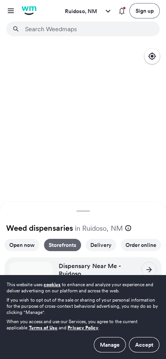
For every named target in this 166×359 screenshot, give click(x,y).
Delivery (101, 245)
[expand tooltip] (128, 228)
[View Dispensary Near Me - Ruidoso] (149, 269)
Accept (144, 344)
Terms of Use (43, 327)
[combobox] (87, 28)
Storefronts (62, 245)
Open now (22, 245)
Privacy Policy (83, 327)
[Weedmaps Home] (29, 10)
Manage (110, 344)
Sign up (145, 10)
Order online (140, 245)
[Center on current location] (152, 56)
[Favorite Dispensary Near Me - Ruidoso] (44, 270)
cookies (52, 284)
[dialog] (83, 317)
